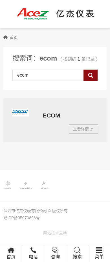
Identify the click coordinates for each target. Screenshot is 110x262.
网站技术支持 (55, 233)
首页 (14, 37)
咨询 (55, 256)
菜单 (99, 256)
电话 (33, 256)
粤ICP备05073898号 (21, 218)
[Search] (90, 75)
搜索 (77, 256)
